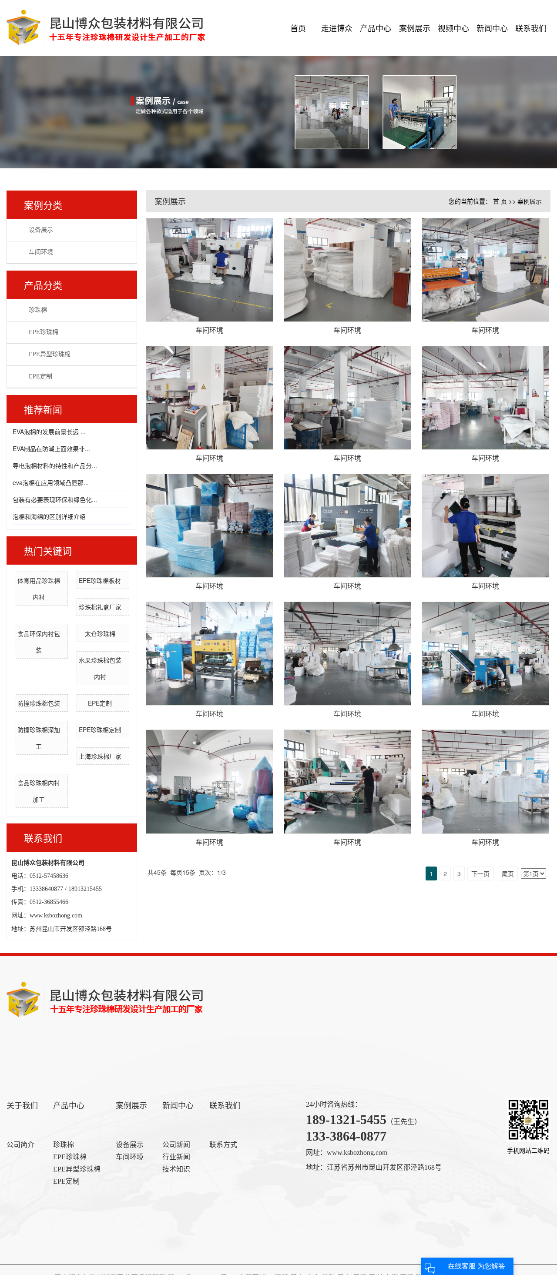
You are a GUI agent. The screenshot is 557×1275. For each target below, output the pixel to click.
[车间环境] (209, 270)
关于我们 (22, 1105)
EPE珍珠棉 (43, 332)
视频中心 (453, 27)
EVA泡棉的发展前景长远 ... (49, 431)
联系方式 (223, 1144)
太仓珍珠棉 (100, 633)
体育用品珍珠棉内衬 (38, 588)
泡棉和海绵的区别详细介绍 (49, 516)
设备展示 (41, 230)
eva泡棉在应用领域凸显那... (51, 482)
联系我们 (531, 27)
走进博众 (336, 27)
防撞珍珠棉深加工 (38, 737)
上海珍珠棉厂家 (100, 756)
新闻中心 (492, 27)
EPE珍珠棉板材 (100, 580)
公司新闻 (176, 1144)
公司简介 (20, 1144)
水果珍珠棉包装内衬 (100, 668)
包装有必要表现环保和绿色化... (55, 499)
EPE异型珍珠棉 (49, 354)
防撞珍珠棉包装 (38, 703)
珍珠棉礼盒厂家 (100, 606)
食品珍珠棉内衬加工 (38, 790)
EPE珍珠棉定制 (100, 729)
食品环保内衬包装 (38, 641)
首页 (298, 27)
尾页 (508, 873)
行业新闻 (176, 1157)
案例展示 (414, 27)
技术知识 (176, 1169)
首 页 (500, 201)
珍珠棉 (38, 310)
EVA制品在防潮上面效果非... (51, 448)
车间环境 (41, 252)
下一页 (480, 873)
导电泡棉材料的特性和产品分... (55, 465)
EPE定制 (40, 376)
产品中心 (375, 27)
